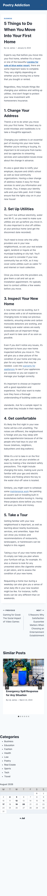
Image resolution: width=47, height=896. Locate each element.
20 (23, 804)
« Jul (22, 818)
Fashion (8, 749)
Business (8, 18)
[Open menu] (41, 5)
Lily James (11, 48)
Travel (7, 776)
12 (17, 801)
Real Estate (10, 764)
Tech (6, 772)
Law (6, 757)
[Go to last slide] (7, 686)
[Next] (40, 686)
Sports (7, 768)
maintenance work (19, 491)
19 (17, 804)
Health (7, 753)
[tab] (18, 716)
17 (3, 804)
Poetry (7, 761)
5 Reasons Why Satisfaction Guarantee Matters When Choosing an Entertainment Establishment (36, 623)
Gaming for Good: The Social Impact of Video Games (12, 616)
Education (9, 745)
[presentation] (23, 672)
